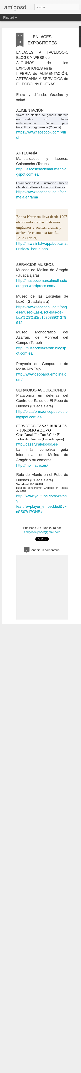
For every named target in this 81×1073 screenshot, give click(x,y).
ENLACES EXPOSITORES (42, 40)
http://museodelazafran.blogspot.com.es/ (41, 350)
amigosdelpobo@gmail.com (42, 532)
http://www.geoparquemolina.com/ (41, 376)
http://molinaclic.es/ (32, 465)
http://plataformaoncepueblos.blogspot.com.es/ (42, 413)
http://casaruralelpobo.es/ (37, 444)
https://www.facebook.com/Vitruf (41, 134)
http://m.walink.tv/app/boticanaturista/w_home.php (42, 245)
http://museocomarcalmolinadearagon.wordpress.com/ (41, 282)
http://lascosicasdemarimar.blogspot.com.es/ (41, 171)
